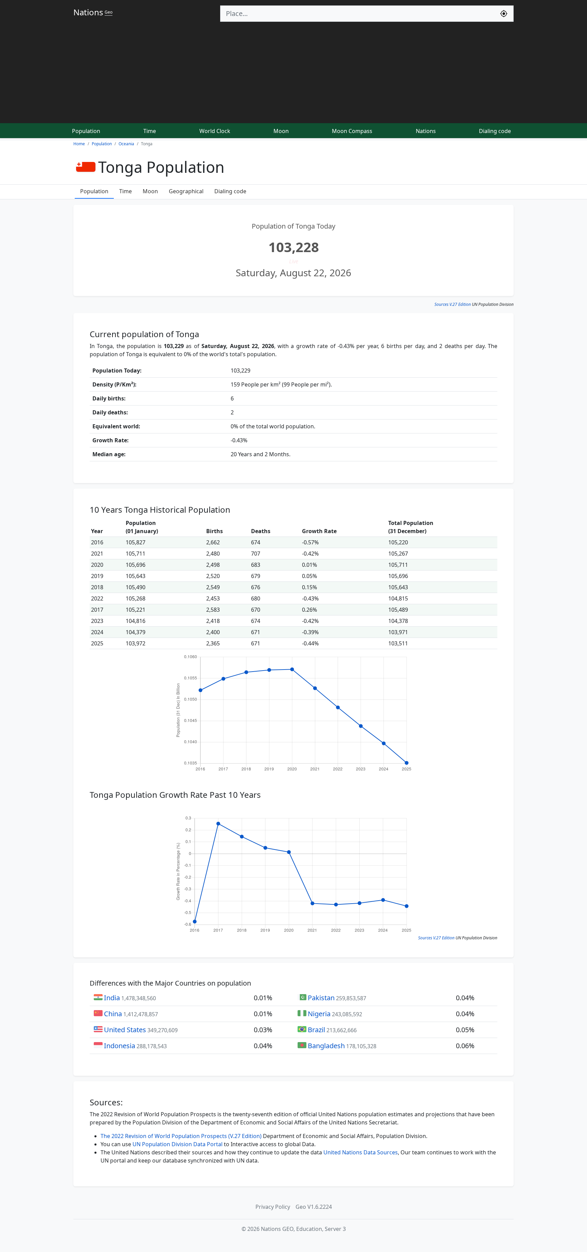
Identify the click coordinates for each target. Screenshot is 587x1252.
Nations (426, 131)
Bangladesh (326, 1045)
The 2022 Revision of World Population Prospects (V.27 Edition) (181, 1136)
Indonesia (119, 1045)
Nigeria (319, 1013)
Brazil (316, 1029)
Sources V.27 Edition (452, 304)
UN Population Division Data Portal (177, 1144)
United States (125, 1029)
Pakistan (321, 997)
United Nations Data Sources (360, 1152)
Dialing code (495, 131)
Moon (281, 131)
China (113, 1013)
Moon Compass (352, 131)
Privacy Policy (272, 1206)
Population (86, 131)
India (112, 997)
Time (149, 131)
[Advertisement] (293, 72)
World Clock (214, 131)
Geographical (186, 191)
